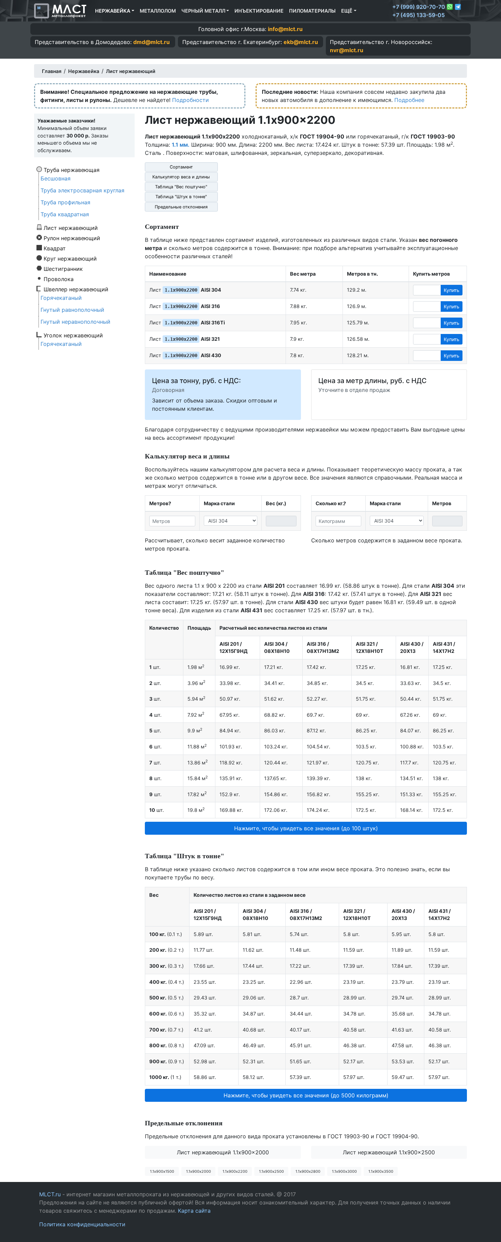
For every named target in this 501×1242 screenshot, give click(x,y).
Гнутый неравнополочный (75, 321)
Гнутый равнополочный (72, 309)
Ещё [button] (346, 11)
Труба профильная (65, 202)
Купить (451, 290)
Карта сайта (194, 1210)
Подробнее (409, 100)
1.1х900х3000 (344, 1171)
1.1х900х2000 (198, 1171)
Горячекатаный (61, 297)
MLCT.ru (50, 1194)
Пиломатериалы (312, 11)
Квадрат (55, 248)
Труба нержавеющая (72, 169)
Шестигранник (63, 268)
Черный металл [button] (203, 11)
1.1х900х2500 (271, 1171)
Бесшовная (56, 178)
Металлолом (158, 11)
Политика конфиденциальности (82, 1224)
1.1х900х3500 (380, 1171)
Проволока (59, 279)
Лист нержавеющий (71, 227)
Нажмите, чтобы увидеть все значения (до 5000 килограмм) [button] (306, 1095)
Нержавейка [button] (112, 11)
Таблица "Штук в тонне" (181, 196)
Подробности (190, 100)
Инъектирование (259, 11)
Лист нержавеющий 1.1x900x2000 (223, 1152)
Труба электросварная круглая (82, 190)
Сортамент (181, 167)
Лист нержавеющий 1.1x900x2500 (389, 1152)
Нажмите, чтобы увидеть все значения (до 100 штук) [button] (306, 828)
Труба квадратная (65, 214)
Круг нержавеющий (70, 258)
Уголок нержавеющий (73, 335)
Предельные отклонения (181, 206)
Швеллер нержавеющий (76, 289)
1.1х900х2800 (307, 1171)
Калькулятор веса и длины (181, 176)
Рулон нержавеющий (72, 238)
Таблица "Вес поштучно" (181, 186)
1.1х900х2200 (235, 1171)
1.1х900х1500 (162, 1171)
